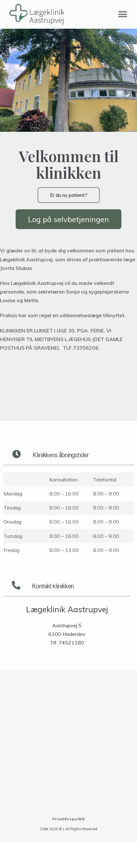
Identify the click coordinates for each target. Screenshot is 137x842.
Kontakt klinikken (53, 586)
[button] (122, 14)
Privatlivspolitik (68, 818)
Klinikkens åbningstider (60, 455)
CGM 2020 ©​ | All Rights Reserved (68, 829)
